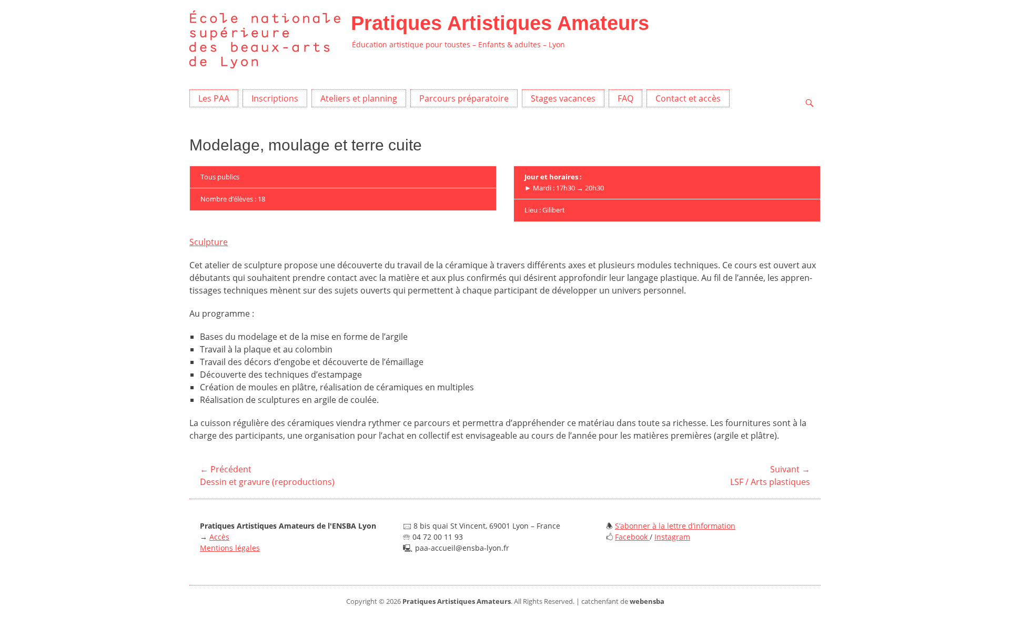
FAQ (625, 98)
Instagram (672, 537)
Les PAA (213, 98)
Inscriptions (274, 98)
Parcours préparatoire (464, 98)
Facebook (632, 537)
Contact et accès (688, 98)
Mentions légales (230, 548)
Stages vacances (563, 98)
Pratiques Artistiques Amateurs (500, 23)
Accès (219, 537)
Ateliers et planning (358, 98)
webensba (647, 601)
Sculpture (208, 242)
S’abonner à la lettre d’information (675, 526)
